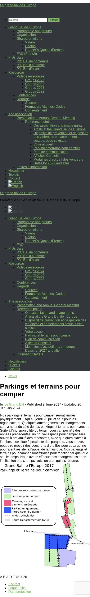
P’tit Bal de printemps (32, 61)
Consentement (36, 110)
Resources (16, 72)
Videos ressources (30, 267)
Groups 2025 (34, 80)
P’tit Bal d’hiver (28, 69)
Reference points (37, 121)
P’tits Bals (15, 57)
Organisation (26, 35)
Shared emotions (29, 38)
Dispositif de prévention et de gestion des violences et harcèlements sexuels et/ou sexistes (60, 136)
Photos (30, 46)
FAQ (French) (27, 53)
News (12, 376)
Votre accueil (43, 144)
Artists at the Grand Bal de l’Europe (59, 129)
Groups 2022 (34, 91)
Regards (23, 99)
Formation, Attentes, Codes (45, 106)
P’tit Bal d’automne (31, 65)
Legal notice (17, 588)
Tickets (13, 174)
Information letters (30, 354)
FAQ (20, 244)
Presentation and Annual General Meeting (48, 305)
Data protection (19, 591)
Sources (31, 103)
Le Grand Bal (14, 404)
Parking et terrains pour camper (56, 148)
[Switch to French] (15, 182)
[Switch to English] (15, 211)
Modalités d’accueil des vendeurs (58, 159)
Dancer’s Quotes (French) (44, 50)
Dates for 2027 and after (51, 163)
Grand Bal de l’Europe (24, 27)
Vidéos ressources (30, 76)
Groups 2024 (34, 84)
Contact (14, 178)
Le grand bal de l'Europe (18, 5)
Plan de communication (50, 152)
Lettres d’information (32, 167)
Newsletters (17, 361)
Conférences (26, 95)
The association (20, 114)
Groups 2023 (34, 87)
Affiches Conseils (46, 155)
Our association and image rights (57, 125)
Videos (30, 42)
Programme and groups (34, 31)
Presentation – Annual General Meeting (46, 118)
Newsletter (16, 171)
